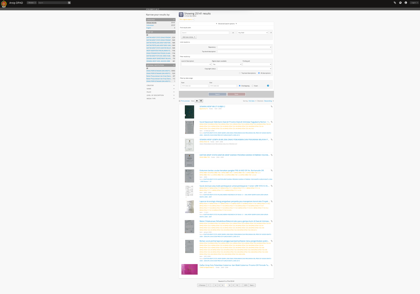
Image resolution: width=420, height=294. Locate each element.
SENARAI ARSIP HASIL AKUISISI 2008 (158, 61)
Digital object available (219, 61)
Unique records (151, 23)
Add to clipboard (272, 106)
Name (149, 88)
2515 (245, 285)
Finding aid (246, 61)
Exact (256, 86)
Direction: (260, 101)
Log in (414, 3)
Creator (150, 85)
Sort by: (245, 101)
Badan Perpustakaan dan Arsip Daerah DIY (160, 79)
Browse (31, 3)
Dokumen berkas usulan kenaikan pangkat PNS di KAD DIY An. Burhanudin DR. (232, 170)
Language (400, 2)
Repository (212, 47)
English (148, 28)
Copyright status (210, 69)
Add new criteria (188, 37)
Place (149, 91)
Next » (252, 285)
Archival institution (155, 65)
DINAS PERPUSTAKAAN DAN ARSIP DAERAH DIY (161, 71)
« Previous (202, 285)
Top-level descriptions (248, 73)
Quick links (406, 2)
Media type (151, 98)
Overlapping (245, 86)
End (211, 83)
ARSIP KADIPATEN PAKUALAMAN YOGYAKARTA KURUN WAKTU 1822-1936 (170, 51)
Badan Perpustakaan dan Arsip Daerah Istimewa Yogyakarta (165, 76)
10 (237, 285)
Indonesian (150, 25)
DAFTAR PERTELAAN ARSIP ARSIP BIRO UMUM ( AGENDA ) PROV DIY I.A (169, 43)
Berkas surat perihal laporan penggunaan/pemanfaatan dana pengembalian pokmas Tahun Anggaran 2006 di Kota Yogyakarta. (252, 241)
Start (182, 83)
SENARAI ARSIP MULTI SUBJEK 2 (212, 106)
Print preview (185, 101)
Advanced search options (226, 24)
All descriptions (265, 73)
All (147, 35)
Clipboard (395, 2)
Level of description (155, 95)
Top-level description (209, 51)
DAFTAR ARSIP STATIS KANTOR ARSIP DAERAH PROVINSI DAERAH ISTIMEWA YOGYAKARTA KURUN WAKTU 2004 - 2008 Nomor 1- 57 (253, 155)
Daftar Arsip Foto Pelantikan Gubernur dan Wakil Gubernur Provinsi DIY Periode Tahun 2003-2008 (240, 265)
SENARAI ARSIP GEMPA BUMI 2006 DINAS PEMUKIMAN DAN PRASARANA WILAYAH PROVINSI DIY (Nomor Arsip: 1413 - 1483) (250, 139)
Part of (150, 31)
